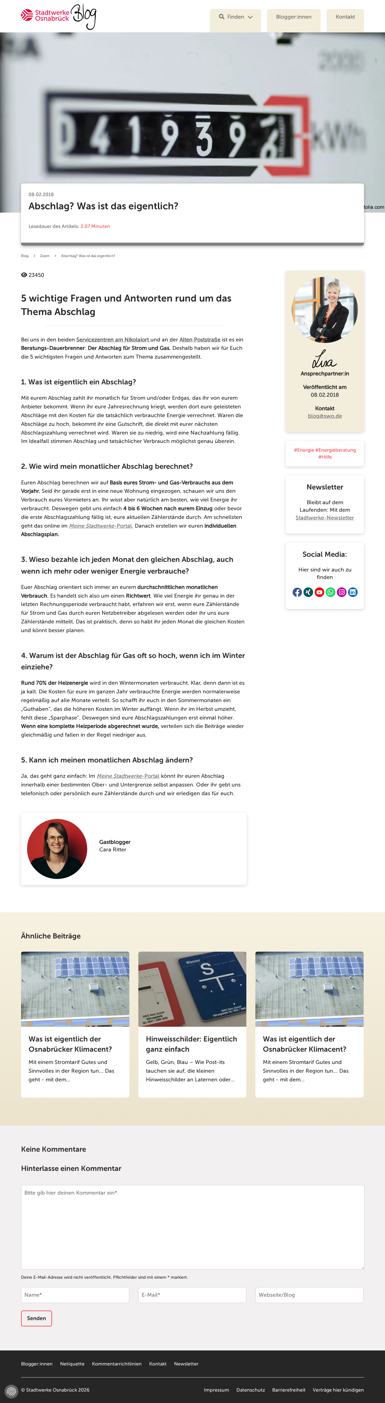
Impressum (216, 1390)
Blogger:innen (294, 17)
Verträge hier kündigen (338, 1390)
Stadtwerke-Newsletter (325, 518)
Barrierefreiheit (289, 1390)
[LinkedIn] (353, 592)
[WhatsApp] (330, 592)
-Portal (128, 776)
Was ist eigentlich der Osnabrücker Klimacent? (70, 1044)
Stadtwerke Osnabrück (51, 1390)
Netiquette (72, 1364)
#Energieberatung (335, 450)
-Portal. (101, 526)
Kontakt (345, 17)
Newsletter (186, 1364)
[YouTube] (319, 592)
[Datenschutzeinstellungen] (11, 1391)
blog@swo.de (325, 416)
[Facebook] (297, 592)
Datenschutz (250, 1390)
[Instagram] (341, 592)
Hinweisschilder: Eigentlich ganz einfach (191, 1044)
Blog (25, 256)
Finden (235, 17)
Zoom (45, 256)
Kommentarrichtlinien (117, 1364)
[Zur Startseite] (58, 20)
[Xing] (308, 592)
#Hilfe (325, 457)
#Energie (304, 450)
